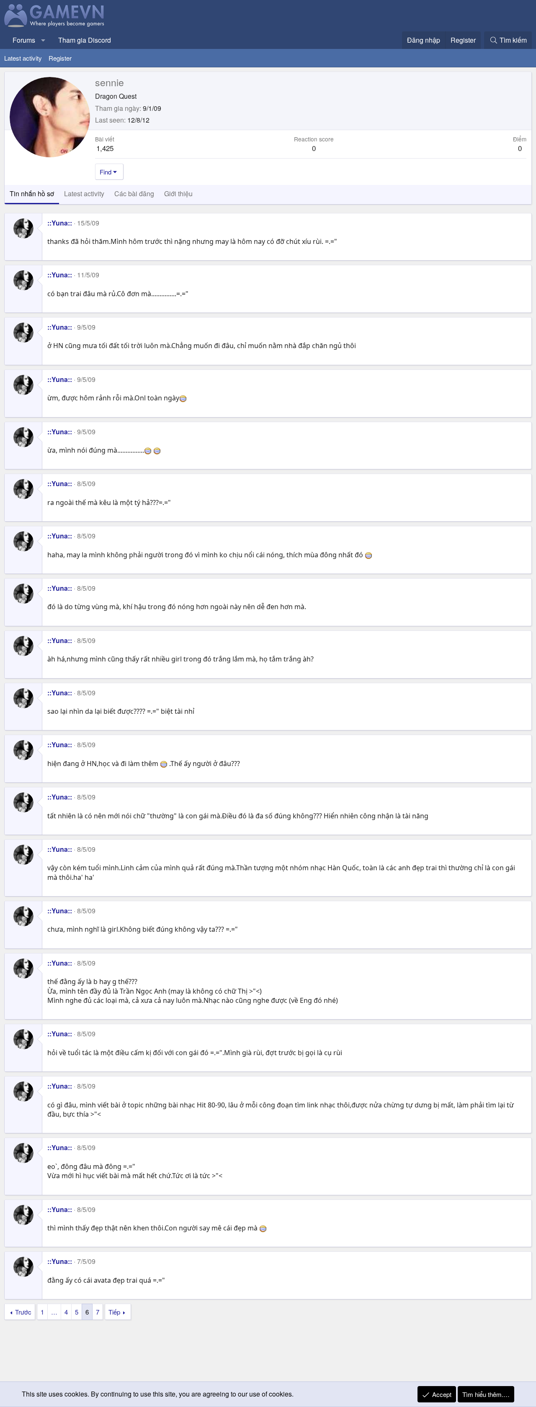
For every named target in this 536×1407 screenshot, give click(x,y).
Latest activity (23, 58)
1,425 (104, 148)
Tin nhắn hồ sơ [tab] (32, 193)
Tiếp (114, 1311)
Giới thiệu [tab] (178, 193)
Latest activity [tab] (84, 193)
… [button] (54, 1311)
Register (60, 58)
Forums (24, 40)
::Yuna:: (59, 223)
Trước (23, 1311)
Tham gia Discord (84, 40)
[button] (43, 40)
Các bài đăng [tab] (134, 193)
